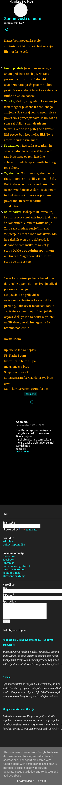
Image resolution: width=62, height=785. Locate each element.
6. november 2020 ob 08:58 (30, 425)
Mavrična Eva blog (21, 1)
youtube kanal (11, 572)
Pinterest (8, 562)
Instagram (9, 556)
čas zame (31, 394)
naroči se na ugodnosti (16, 566)
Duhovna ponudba (14, 544)
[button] (6, 30)
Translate (31, 529)
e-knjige (8, 541)
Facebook (8, 559)
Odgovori (22, 451)
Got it (42, 781)
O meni (7, 677)
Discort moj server (14, 569)
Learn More (25, 781)
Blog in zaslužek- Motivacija (18, 709)
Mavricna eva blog (14, 576)
